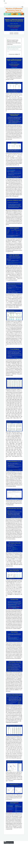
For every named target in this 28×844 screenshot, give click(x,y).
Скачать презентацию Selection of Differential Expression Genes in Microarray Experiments (14, 47)
